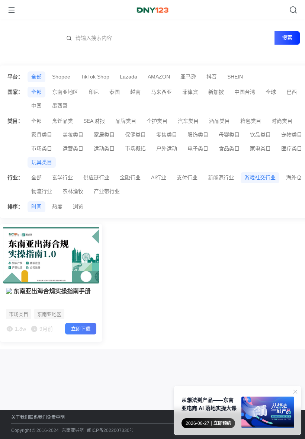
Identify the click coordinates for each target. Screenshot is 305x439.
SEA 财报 (94, 121)
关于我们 (20, 417)
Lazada (128, 77)
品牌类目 (125, 121)
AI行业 (158, 177)
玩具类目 (41, 162)
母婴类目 (229, 135)
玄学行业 (62, 177)
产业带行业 (107, 191)
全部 (36, 77)
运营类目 (72, 148)
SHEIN (235, 77)
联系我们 (38, 417)
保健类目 (135, 135)
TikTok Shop (95, 77)
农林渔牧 (72, 191)
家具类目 (41, 135)
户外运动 (166, 148)
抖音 (211, 77)
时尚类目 (282, 121)
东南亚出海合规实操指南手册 (51, 291)
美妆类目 (72, 135)
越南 (135, 92)
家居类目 (104, 135)
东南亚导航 (73, 430)
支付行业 (187, 177)
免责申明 (56, 417)
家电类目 (260, 148)
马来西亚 (161, 92)
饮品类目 (260, 135)
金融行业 (130, 177)
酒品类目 (219, 121)
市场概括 (135, 148)
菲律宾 (190, 92)
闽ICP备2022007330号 (110, 430)
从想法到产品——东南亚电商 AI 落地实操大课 (209, 404)
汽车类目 (188, 121)
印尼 (94, 92)
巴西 (291, 92)
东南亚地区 (65, 92)
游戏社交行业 (260, 177)
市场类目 (41, 148)
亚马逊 (188, 77)
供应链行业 (96, 177)
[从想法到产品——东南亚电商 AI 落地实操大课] (267, 414)
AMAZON (159, 77)
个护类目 (157, 121)
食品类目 (229, 148)
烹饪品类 (62, 121)
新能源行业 (221, 177)
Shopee (61, 77)
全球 (271, 92)
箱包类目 (250, 121)
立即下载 (80, 328)
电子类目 (197, 148)
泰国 (114, 92)
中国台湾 (244, 92)
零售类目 (166, 135)
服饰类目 (197, 135)
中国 (36, 106)
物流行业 (41, 191)
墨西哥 (60, 106)
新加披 (216, 92)
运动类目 (104, 148)
